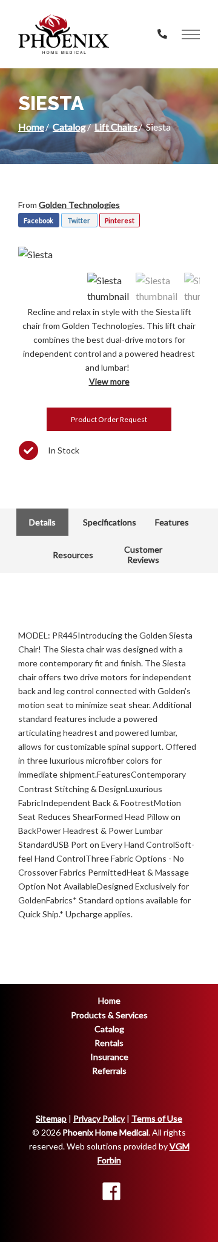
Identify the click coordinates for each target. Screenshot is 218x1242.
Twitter (79, 220)
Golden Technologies (79, 205)
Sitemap (51, 1118)
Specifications (109, 522)
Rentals (109, 1043)
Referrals (109, 1070)
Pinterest (119, 220)
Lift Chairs (115, 126)
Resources (73, 555)
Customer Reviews (143, 554)
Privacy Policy (99, 1118)
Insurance (109, 1057)
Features (172, 522)
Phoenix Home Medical (105, 1132)
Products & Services (109, 1015)
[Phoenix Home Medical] (63, 34)
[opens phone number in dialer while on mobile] (162, 34)
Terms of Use (156, 1118)
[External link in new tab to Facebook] (111, 1192)
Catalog (69, 126)
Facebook (38, 220)
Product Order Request (109, 419)
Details (42, 522)
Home (31, 126)
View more (109, 381)
